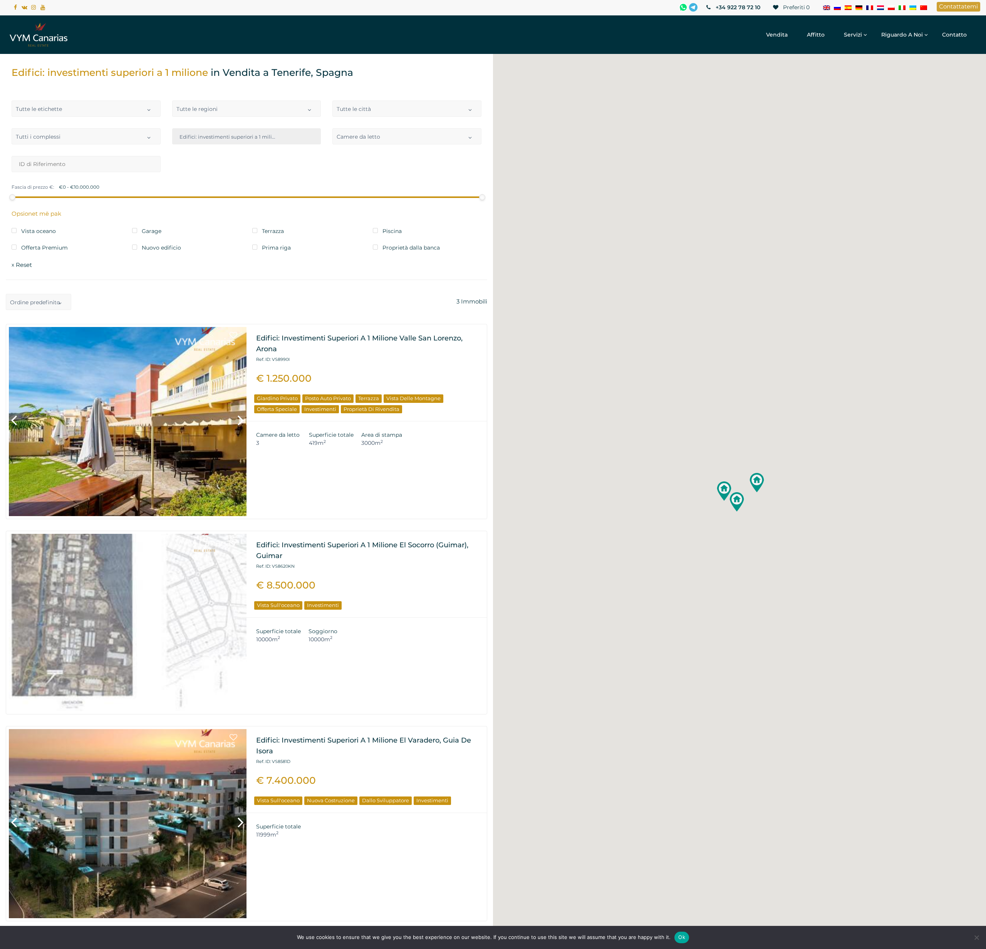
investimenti (320, 409)
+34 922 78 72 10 (737, 7)
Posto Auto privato (328, 398)
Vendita (777, 34)
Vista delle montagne (413, 398)
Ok (681, 937)
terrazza (368, 398)
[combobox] (86, 109)
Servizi (853, 34)
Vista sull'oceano (278, 605)
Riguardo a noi (902, 34)
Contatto (954, 34)
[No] (976, 937)
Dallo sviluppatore (385, 800)
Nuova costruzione (331, 800)
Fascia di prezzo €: (33, 187)
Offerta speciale (277, 409)
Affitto (816, 34)
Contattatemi (958, 6)
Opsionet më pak (36, 213)
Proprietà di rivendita (371, 409)
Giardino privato (277, 398)
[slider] (12, 197)
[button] (736, 501)
